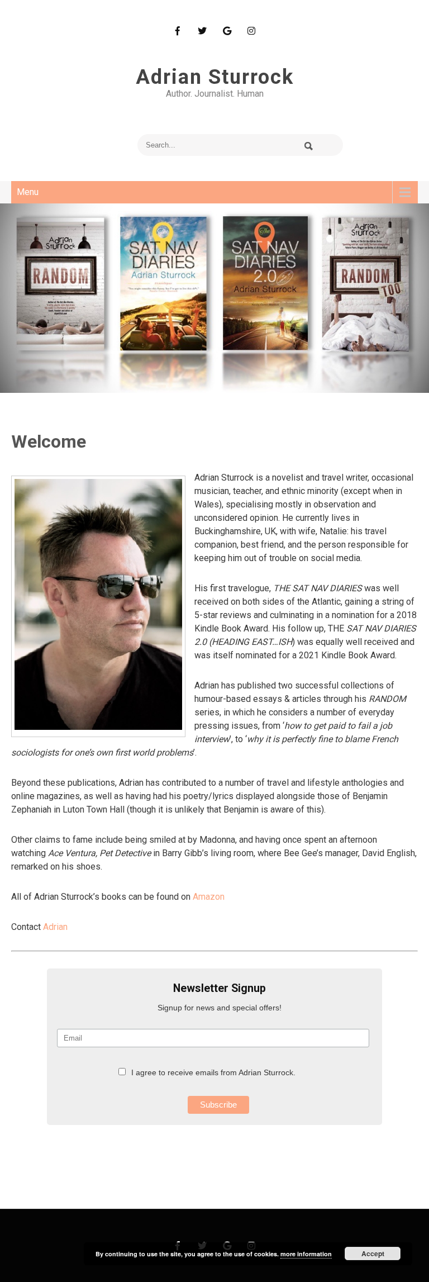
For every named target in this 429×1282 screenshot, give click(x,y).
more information (306, 1254)
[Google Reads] (227, 31)
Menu (28, 192)
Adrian (55, 927)
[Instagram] (251, 31)
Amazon (209, 896)
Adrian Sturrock (215, 77)
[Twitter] (202, 31)
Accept (372, 1253)
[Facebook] (177, 31)
